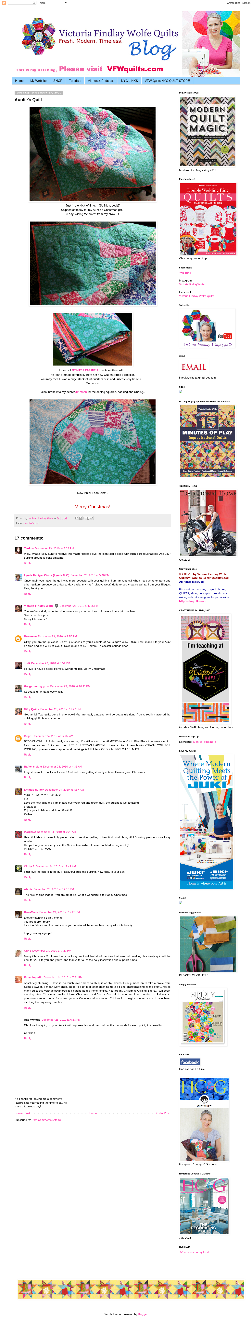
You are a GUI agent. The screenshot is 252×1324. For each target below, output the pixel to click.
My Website (38, 80)
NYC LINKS (129, 80)
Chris (27, 950)
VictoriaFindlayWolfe (192, 284)
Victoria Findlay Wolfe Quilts (196, 295)
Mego (28, 736)
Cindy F (29, 866)
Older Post (163, 1113)
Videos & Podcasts (101, 80)
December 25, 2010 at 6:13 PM (61, 1019)
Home (19, 80)
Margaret (30, 831)
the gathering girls (36, 686)
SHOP (57, 80)
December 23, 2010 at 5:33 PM (54, 548)
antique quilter (34, 789)
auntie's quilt (32, 523)
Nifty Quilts (31, 709)
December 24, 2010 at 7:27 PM (51, 950)
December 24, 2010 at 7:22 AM (56, 831)
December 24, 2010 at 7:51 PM (63, 977)
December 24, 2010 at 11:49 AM (56, 866)
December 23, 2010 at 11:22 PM (60, 709)
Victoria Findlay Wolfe (39, 605)
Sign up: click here (204, 741)
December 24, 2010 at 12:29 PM (59, 912)
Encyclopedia (33, 977)
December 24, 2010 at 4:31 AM (62, 766)
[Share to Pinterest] (92, 518)
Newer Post (23, 1113)
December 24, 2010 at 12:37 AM (53, 736)
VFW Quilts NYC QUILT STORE (167, 80)
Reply (27, 563)
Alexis (28, 889)
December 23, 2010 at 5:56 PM (78, 605)
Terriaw (29, 548)
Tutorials (75, 80)
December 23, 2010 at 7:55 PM (57, 636)
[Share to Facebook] (88, 518)
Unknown (30, 636)
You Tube (185, 272)
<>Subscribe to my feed (194, 1252)
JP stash (81, 392)
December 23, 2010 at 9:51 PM (50, 663)
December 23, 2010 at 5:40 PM (89, 575)
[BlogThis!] (80, 518)
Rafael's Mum (33, 766)
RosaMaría (31, 912)
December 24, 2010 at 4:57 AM (64, 789)
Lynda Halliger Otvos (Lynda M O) (46, 575)
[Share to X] (84, 518)
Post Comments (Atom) (46, 1119)
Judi (27, 663)
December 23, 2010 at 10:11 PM (70, 686)
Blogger (142, 1314)
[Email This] (77, 518)
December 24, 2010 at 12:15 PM (53, 889)
